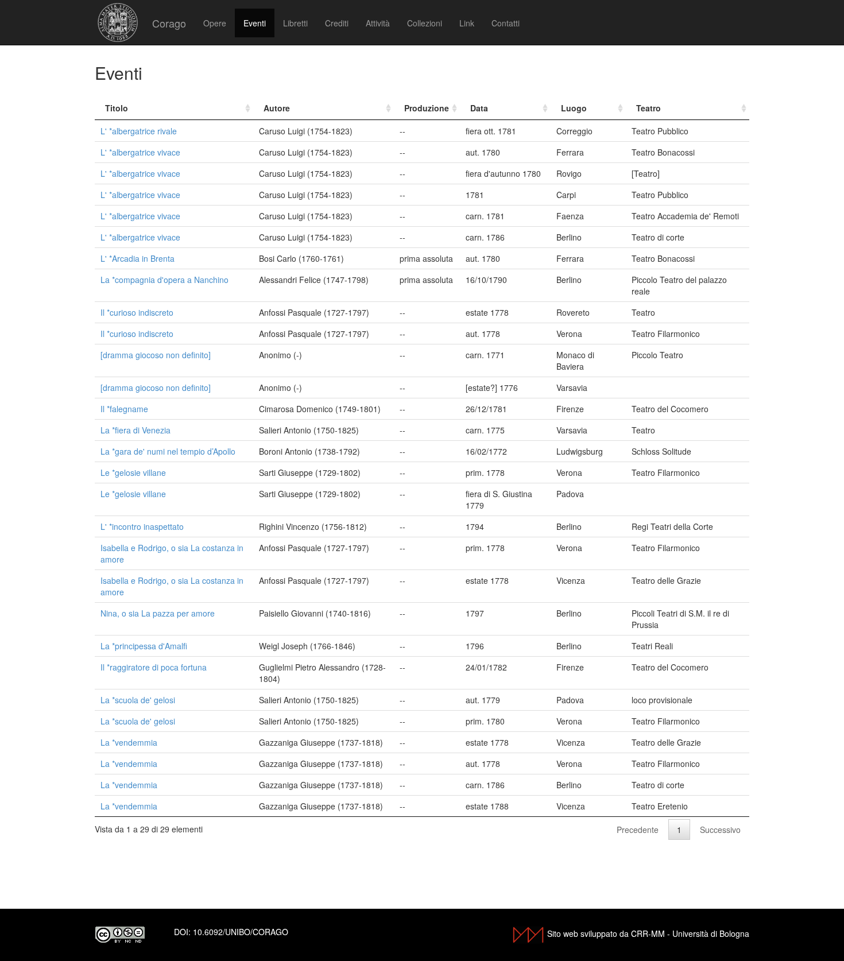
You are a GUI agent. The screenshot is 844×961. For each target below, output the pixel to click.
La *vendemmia (128, 742)
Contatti (505, 23)
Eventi (254, 23)
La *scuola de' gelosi (137, 700)
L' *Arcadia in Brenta (137, 258)
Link (466, 23)
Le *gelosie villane (133, 472)
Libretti (295, 23)
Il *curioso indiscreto (136, 312)
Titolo (116, 108)
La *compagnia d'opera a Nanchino (164, 279)
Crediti (337, 23)
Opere (214, 23)
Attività (378, 23)
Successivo (720, 829)
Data (479, 108)
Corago (169, 23)
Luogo (574, 108)
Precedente (638, 829)
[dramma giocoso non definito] (155, 355)
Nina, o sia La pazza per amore (157, 613)
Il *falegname (124, 408)
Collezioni (424, 23)
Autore (277, 108)
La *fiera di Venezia (135, 430)
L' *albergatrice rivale (138, 131)
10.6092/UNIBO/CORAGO (240, 931)
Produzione (426, 108)
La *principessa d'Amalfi (143, 646)
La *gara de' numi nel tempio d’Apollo (167, 451)
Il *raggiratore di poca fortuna (153, 667)
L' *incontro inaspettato (142, 526)
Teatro (648, 108)
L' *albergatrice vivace (140, 152)
